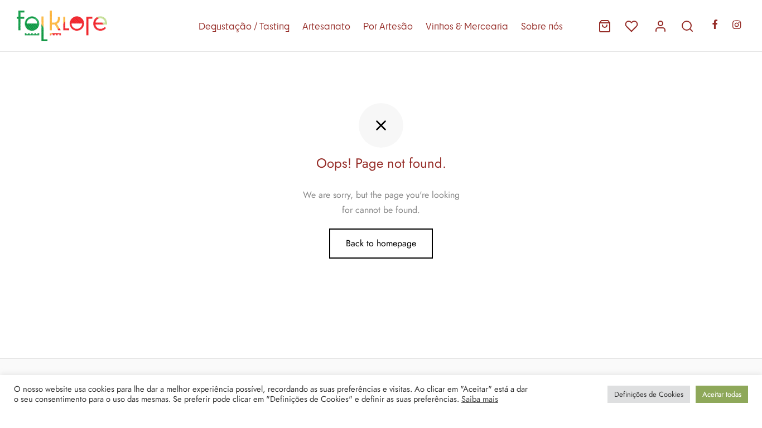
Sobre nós (542, 26)
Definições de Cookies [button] (648, 394)
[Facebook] (714, 25)
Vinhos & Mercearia (467, 26)
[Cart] (604, 26)
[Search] (687, 26)
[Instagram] (736, 25)
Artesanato (326, 26)
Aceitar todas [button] (721, 394)
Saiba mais (479, 399)
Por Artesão (388, 26)
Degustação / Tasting (244, 26)
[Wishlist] (632, 26)
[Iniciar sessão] (660, 26)
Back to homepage (381, 243)
